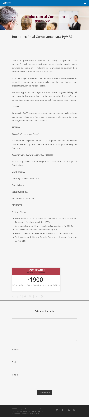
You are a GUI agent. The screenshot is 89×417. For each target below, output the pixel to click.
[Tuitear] (25, 296)
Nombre (15, 349)
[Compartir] (19, 296)
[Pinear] (41, 296)
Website (15, 374)
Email (15, 362)
